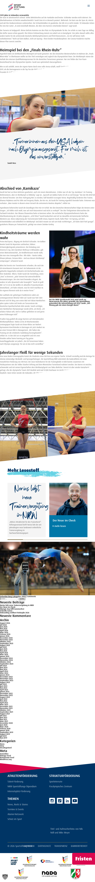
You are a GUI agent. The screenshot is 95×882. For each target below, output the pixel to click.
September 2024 (6, 664)
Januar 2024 (4, 675)
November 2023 (6, 678)
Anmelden (4, 754)
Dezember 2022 (6, 693)
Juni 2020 (3, 725)
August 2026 (5, 623)
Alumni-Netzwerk (16, 814)
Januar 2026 (4, 636)
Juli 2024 (3, 665)
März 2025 (4, 654)
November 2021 (6, 708)
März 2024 (4, 673)
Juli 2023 (3, 684)
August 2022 (5, 697)
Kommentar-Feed (7, 757)
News (2, 744)
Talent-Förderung (15, 781)
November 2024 (6, 660)
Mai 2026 (3, 628)
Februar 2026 (5, 634)
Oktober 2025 (5, 641)
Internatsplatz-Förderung (19, 791)
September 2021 (6, 712)
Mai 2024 (3, 669)
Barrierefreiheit (79, 846)
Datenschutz (44, 846)
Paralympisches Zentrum (60, 786)
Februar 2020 (5, 728)
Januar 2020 (4, 730)
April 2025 (4, 652)
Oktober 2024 (5, 662)
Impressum (29, 846)
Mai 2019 (3, 738)
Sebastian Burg (6, 596)
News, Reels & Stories (18, 804)
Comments (31, 596)
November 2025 (6, 640)
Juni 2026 (3, 627)
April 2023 (4, 690)
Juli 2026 (3, 625)
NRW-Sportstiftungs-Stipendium (22, 786)
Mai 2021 (3, 719)
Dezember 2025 (6, 638)
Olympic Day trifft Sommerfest (12, 609)
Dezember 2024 (6, 658)
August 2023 (5, 682)
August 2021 (5, 714)
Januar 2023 (4, 691)
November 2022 (6, 695)
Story (24, 596)
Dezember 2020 (6, 723)
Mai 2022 (3, 701)
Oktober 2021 (5, 710)
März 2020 (4, 727)
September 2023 (6, 680)
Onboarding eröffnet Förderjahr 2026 (14, 612)
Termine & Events (16, 809)
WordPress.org (6, 759)
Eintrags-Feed (5, 755)
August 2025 (5, 645)
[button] (5, 877)
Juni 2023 (3, 686)
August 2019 (5, 734)
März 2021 (4, 721)
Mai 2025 (3, 651)
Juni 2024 (3, 667)
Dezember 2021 (6, 706)
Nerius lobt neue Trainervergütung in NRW (17, 605)
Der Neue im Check (7, 607)
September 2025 (6, 643)
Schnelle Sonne (6, 611)
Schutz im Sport (15, 819)
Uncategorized (6, 747)
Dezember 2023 (6, 677)
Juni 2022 (3, 699)
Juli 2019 (3, 736)
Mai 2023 (3, 688)
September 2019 (6, 732)
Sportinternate (55, 781)
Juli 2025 (3, 647)
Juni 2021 (3, 717)
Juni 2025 (3, 649)
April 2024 (4, 671)
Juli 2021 (3, 715)
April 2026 (4, 630)
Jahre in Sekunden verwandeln (16, 15)
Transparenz (60, 846)
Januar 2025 (4, 656)
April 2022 (4, 702)
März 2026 (4, 632)
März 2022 (4, 704)
